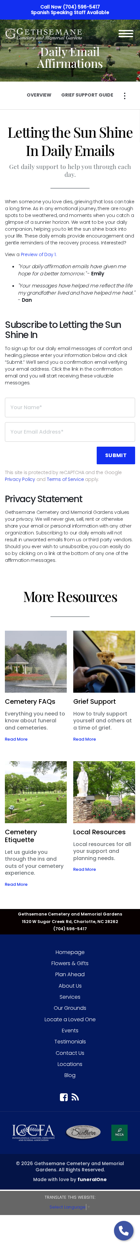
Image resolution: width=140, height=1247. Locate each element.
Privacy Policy (20, 479)
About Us (70, 986)
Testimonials (70, 1041)
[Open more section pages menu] (124, 96)
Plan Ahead (70, 974)
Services (70, 997)
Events (70, 1030)
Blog (70, 1075)
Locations (70, 1064)
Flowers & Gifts (70, 963)
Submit (116, 455)
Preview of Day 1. (39, 254)
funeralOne (92, 1179)
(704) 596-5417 (81, 7)
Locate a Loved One (70, 1019)
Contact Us (70, 1053)
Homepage (70, 952)
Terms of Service (65, 479)
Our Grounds (70, 1008)
